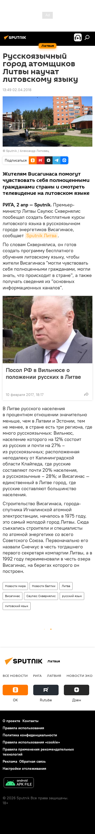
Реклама (10, 761)
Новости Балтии (43, 586)
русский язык (72, 596)
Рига (37, 675)
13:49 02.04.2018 (17, 89)
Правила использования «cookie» (31, 742)
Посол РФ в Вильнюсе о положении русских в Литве (43, 373)
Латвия (54, 675)
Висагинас (12, 596)
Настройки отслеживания (24, 768)
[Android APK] (19, 783)
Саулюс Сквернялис (41, 596)
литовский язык (16, 606)
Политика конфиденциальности (30, 735)
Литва (66, 586)
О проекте (11, 720)
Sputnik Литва (41, 235)
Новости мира (15, 586)
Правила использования (23, 728)
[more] (86, 394)
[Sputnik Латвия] (16, 39)
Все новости (15, 675)
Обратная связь (32, 761)
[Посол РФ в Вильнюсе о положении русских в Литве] (47, 329)
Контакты (30, 720)
